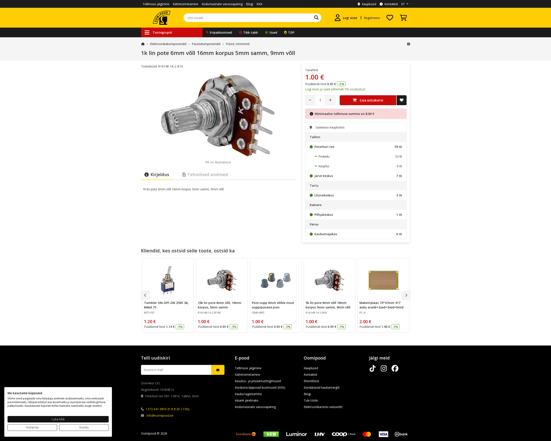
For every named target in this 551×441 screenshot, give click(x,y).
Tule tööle (311, 400)
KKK (259, 4)
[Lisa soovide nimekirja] (402, 100)
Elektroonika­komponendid (168, 44)
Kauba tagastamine (248, 394)
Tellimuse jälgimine (156, 4)
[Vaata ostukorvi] (403, 18)
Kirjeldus (159, 174)
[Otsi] (316, 17)
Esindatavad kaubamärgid (321, 387)
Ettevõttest (311, 381)
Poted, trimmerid (237, 44)
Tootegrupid (162, 32)
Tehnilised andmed (207, 174)
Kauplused (369, 4)
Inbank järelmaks (246, 400)
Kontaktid (391, 4)
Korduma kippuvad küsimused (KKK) (260, 387)
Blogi (249, 4)
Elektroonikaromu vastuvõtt (323, 407)
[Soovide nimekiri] (389, 18)
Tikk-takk (250, 32)
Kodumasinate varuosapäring (222, 4)
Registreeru (372, 18)
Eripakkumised (221, 32)
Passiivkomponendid (206, 44)
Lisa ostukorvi (371, 100)
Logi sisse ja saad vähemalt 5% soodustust (335, 89)
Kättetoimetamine (185, 4)
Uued (273, 32)
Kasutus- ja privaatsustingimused (258, 381)
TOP (291, 32)
